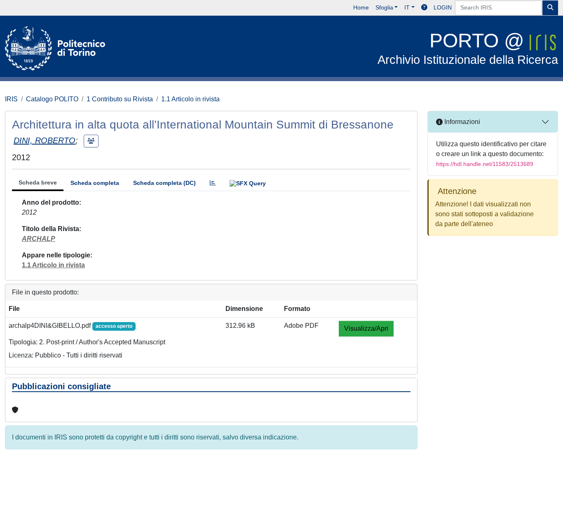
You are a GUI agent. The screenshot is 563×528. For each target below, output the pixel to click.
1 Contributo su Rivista (120, 99)
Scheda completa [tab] (94, 183)
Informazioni (461, 121)
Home (361, 7)
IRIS (11, 99)
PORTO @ (468, 48)
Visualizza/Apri (366, 328)
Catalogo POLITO (52, 99)
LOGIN (443, 7)
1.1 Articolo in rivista (190, 99)
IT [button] (407, 7)
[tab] (213, 183)
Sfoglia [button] (384, 7)
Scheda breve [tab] (38, 182)
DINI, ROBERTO (44, 140)
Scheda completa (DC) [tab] (164, 183)
